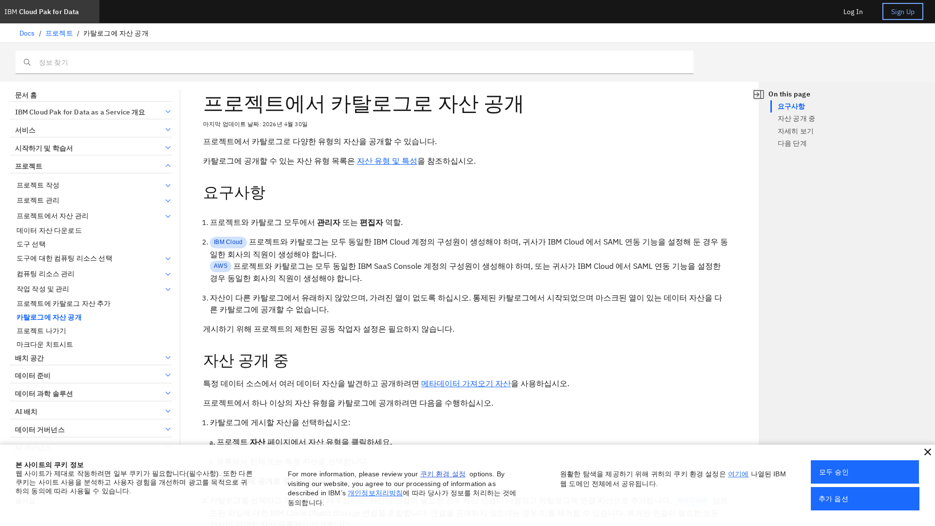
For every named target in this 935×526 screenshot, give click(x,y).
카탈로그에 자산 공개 (49, 317)
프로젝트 (59, 33)
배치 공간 (29, 358)
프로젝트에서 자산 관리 (53, 216)
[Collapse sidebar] (759, 94)
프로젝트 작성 (38, 185)
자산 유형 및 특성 (387, 161)
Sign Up (903, 11)
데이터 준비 (33, 375)
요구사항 (791, 106)
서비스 (25, 130)
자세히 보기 (796, 131)
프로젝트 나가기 (41, 331)
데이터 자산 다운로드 (49, 230)
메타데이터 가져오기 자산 (466, 383)
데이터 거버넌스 (40, 429)
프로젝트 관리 (38, 200)
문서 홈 (26, 95)
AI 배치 (26, 411)
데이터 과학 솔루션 (44, 393)
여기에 (738, 474)
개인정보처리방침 (375, 493)
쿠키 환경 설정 (443, 474)
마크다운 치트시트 (45, 344)
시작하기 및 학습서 (44, 148)
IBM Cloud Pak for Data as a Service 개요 (80, 112)
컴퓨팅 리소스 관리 (46, 274)
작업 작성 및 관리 (43, 289)
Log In (853, 12)
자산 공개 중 (796, 118)
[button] (927, 452)
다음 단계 (792, 143)
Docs (27, 33)
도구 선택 (31, 244)
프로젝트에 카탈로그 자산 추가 (64, 304)
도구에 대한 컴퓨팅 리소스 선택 (64, 258)
